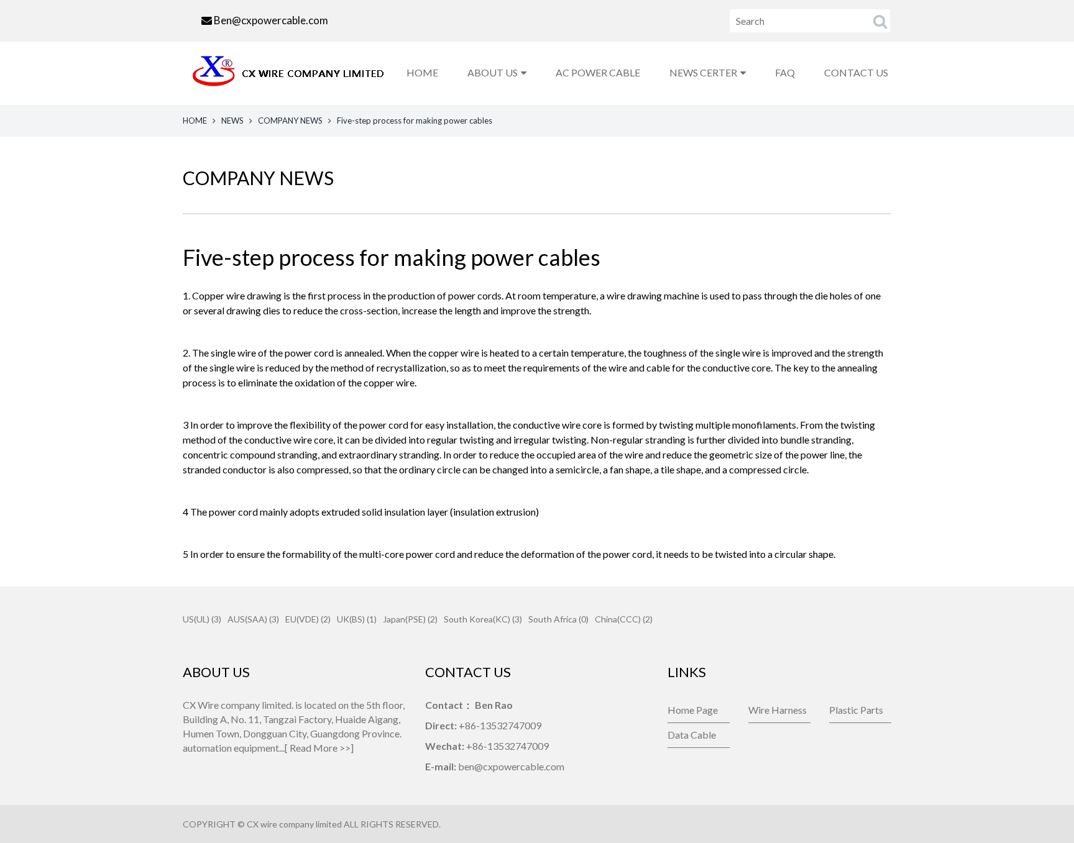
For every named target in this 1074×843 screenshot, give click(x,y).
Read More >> (320, 748)
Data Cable (692, 734)
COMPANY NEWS (290, 120)
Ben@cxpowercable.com (271, 20)
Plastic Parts (856, 710)
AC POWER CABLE (598, 72)
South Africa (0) (558, 619)
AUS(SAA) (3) (253, 619)
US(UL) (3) (202, 619)
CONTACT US (856, 72)
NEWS (232, 120)
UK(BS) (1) (357, 619)
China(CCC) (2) (624, 619)
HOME (422, 72)
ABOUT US (492, 72)
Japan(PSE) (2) (410, 619)
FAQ (785, 72)
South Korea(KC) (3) (483, 619)
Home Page (693, 710)
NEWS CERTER (703, 72)
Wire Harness (777, 710)
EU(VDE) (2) (308, 619)
